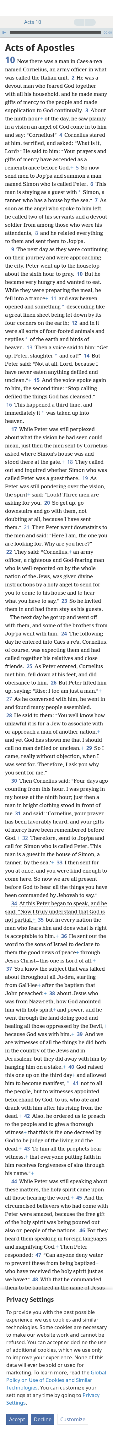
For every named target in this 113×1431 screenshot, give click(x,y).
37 (9, 968)
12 (75, 322)
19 (85, 478)
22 (9, 551)
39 (80, 1034)
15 (37, 380)
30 (14, 780)
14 (87, 355)
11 (54, 298)
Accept (17, 1419)
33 (60, 862)
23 (65, 600)
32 (25, 838)
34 (14, 903)
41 (76, 1083)
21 (27, 527)
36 (64, 936)
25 (30, 666)
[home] (9, 8)
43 (27, 1148)
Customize (72, 1419)
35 (41, 919)
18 (70, 461)
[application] (56, 32)
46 (82, 1230)
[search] (105, 8)
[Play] (4, 32)
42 (27, 1115)
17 (14, 429)
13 (30, 347)
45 (79, 1197)
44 (14, 1181)
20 (47, 502)
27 (9, 699)
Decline (42, 1419)
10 (80, 273)
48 (35, 1279)
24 (64, 633)
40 (71, 1066)
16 (9, 404)
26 (54, 682)
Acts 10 (32, 22)
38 (52, 993)
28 (9, 715)
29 (89, 748)
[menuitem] (9, 8)
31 (18, 813)
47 (38, 1254)
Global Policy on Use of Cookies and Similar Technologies (56, 1380)
